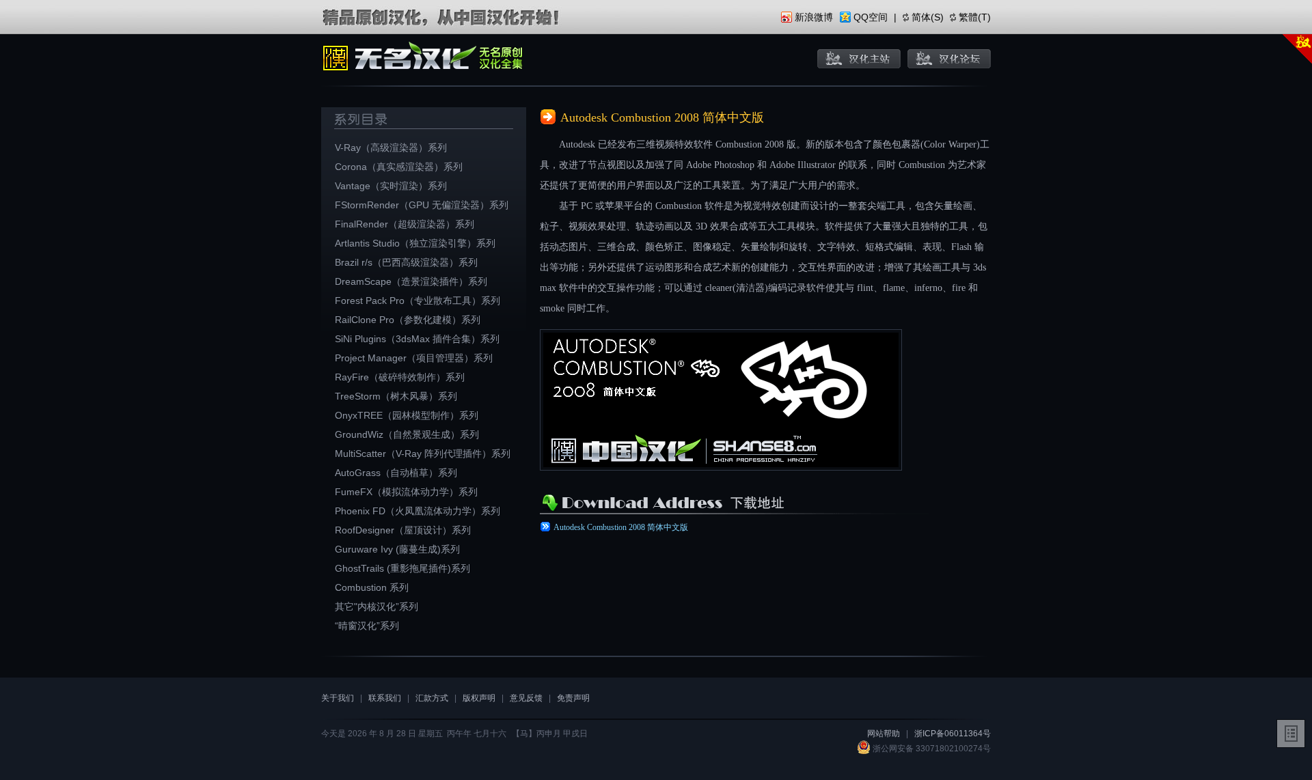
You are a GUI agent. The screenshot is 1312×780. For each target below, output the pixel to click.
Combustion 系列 (372, 587)
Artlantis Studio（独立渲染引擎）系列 (415, 243)
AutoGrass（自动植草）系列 (396, 472)
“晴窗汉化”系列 (367, 625)
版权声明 (479, 698)
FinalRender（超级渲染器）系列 (404, 224)
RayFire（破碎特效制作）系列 (400, 377)
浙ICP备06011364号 (952, 733)
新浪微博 (814, 17)
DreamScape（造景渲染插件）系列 (411, 281)
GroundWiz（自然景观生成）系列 (407, 434)
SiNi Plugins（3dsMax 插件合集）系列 (417, 338)
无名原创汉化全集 (423, 58)
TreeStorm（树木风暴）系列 (396, 396)
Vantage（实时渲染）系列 (391, 185)
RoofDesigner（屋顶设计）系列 (403, 530)
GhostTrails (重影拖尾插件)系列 (402, 568)
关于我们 (337, 698)
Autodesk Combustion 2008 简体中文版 (621, 527)
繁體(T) (975, 17)
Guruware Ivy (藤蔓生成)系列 (397, 549)
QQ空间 (870, 17)
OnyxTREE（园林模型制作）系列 (406, 415)
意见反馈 (526, 698)
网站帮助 (883, 733)
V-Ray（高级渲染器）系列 (391, 147)
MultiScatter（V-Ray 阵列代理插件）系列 (422, 453)
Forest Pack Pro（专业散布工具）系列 (417, 300)
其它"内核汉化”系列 (376, 606)
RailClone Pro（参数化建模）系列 (407, 319)
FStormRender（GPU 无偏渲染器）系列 (421, 204)
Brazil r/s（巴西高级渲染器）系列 (406, 262)
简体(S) (928, 17)
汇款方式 (431, 698)
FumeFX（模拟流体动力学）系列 (406, 491)
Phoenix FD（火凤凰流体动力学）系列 (417, 510)
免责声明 (573, 698)
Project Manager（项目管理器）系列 (414, 357)
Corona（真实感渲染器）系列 (399, 166)
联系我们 (384, 698)
